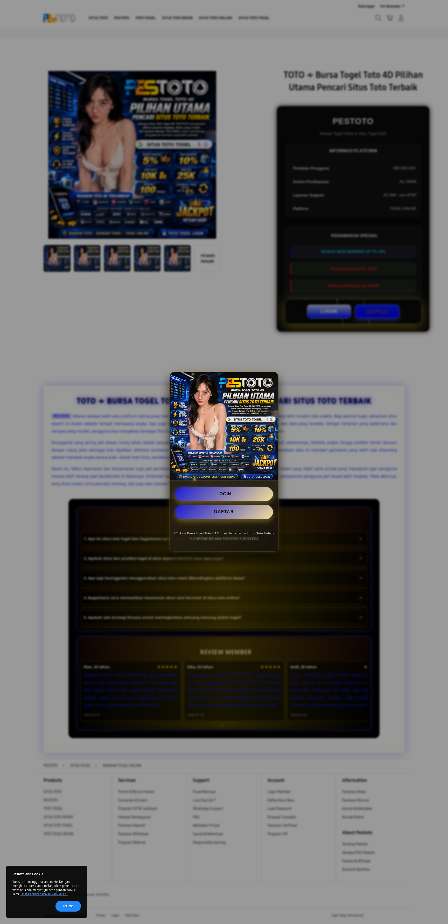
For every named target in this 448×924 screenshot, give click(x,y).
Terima (68, 906)
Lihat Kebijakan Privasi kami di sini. (44, 894)
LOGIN (224, 494)
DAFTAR (224, 512)
